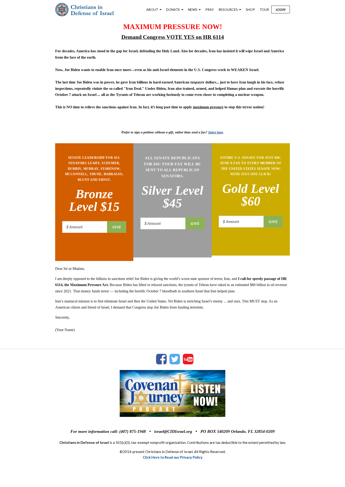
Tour (264, 9)
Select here (215, 132)
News (192, 9)
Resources (228, 9)
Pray (209, 9)
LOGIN (281, 9)
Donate (173, 9)
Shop (250, 9)
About (152, 9)
